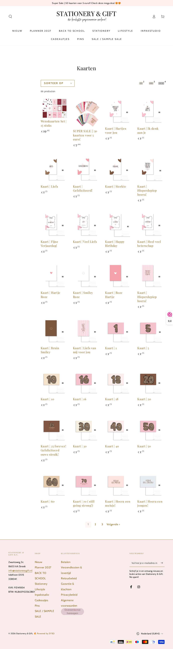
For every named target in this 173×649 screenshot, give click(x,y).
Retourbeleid (69, 578)
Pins (37, 605)
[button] (10, 16)
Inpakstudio (42, 594)
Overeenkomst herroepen (73, 611)
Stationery (41, 583)
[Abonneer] (163, 563)
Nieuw (38, 562)
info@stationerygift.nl (20, 570)
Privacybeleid (69, 594)
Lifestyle (40, 589)
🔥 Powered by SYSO (44, 633)
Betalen (65, 562)
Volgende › (113, 524)
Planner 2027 (43, 567)
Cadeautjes (41, 600)
